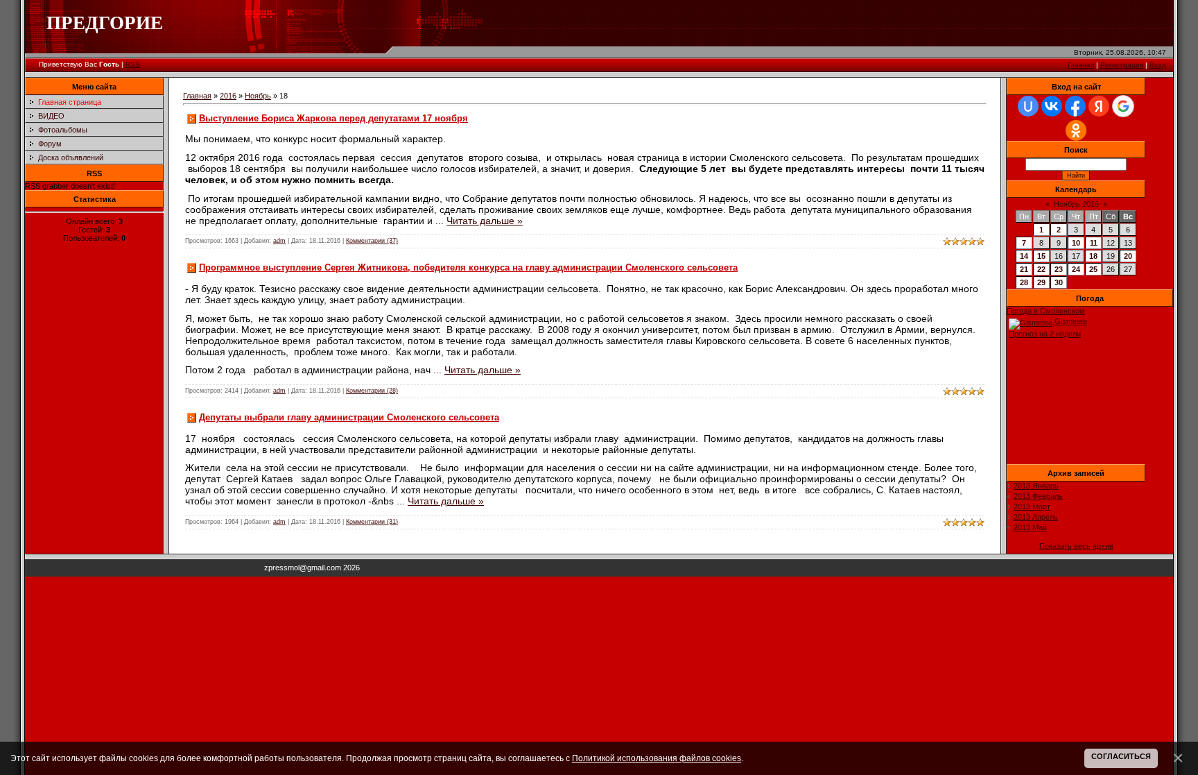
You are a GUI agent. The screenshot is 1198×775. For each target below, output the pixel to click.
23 (1058, 269)
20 (1128, 256)
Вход (1157, 65)
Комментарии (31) (372, 521)
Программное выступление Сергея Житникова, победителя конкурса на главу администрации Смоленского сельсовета (468, 267)
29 (1041, 282)
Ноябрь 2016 (1076, 204)
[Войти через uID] (1028, 106)
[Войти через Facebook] (1075, 106)
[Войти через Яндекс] (1098, 106)
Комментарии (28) (372, 390)
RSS (132, 64)
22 (1041, 269)
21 (1024, 269)
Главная (1081, 65)
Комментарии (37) (372, 240)
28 (1024, 282)
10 (1076, 243)
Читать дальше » (484, 220)
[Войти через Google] (1123, 106)
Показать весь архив (1076, 546)
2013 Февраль (1038, 496)
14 (1024, 256)
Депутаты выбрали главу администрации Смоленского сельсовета (349, 417)
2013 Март (1032, 506)
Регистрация (1121, 65)
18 (1093, 256)
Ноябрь (258, 96)
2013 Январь (1036, 486)
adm (279, 240)
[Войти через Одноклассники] (1076, 130)
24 (1076, 269)
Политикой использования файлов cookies (656, 758)
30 (1058, 282)
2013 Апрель (1036, 517)
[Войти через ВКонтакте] (1051, 106)
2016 (228, 96)
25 (1093, 269)
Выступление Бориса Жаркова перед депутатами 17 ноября (333, 118)
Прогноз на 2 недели (1045, 334)
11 (1093, 243)
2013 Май (1030, 527)
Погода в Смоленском (1046, 311)
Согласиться (1121, 756)
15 (1041, 256)
